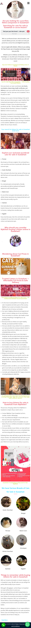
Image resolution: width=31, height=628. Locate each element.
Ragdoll (23, 569)
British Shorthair (8, 551)
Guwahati (17, 413)
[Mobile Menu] (29, 3)
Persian (7, 531)
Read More (5, 620)
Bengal (23, 513)
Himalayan (23, 548)
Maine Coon (23, 531)
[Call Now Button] (3, 625)
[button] (2, 241)
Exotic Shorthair (8, 510)
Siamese (7, 569)
